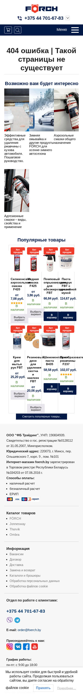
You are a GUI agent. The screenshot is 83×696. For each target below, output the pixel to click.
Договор (15, 559)
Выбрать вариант (19, 318)
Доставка (16, 565)
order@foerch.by (29, 630)
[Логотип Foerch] (41, 8)
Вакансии (16, 554)
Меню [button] (62, 29)
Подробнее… (66, 688)
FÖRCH (15, 518)
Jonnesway (18, 524)
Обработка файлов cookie (29, 586)
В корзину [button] (52, 316)
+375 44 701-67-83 (43, 18)
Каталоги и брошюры (25, 575)
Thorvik (15, 529)
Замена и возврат (22, 570)
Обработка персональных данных (35, 581)
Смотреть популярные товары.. (41, 416)
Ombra (14, 534)
